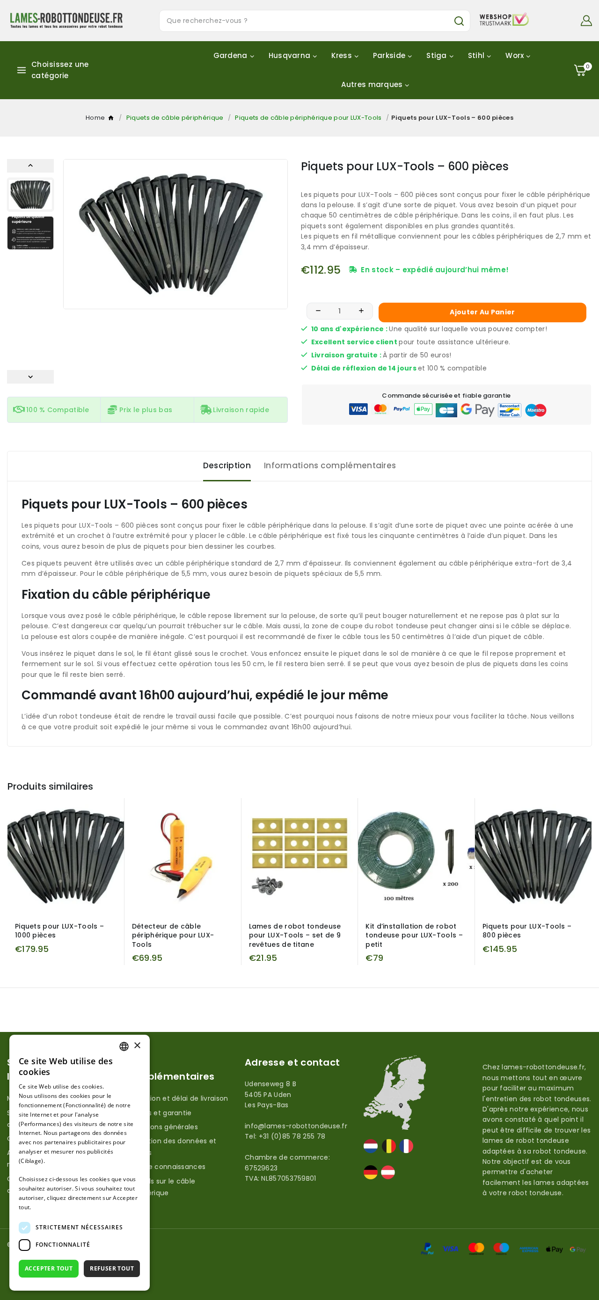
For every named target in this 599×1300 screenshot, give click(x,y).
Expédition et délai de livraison (177, 1098)
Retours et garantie (159, 1113)
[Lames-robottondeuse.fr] (66, 20)
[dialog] (79, 1163)
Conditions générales (162, 1127)
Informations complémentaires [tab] (330, 465)
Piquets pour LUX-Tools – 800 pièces (526, 931)
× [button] (136, 1045)
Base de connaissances (165, 1166)
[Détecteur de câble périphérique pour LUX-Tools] (182, 856)
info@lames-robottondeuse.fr (296, 1126)
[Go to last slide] (30, 166)
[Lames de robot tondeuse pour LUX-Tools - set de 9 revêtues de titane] (299, 856)
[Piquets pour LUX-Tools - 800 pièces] (533, 856)
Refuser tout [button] (112, 1268)
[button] (30, 194)
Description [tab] (227, 465)
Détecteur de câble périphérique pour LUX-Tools (173, 935)
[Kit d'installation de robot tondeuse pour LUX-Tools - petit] (416, 856)
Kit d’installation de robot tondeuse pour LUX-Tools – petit (414, 935)
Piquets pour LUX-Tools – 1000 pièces (59, 931)
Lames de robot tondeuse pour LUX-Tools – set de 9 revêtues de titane (295, 935)
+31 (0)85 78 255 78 (292, 1136)
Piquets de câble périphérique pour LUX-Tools (308, 117)
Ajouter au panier (482, 312)
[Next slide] (30, 377)
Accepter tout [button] (49, 1268)
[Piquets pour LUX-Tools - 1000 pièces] (65, 856)
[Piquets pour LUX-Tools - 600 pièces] (175, 234)
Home (112, 119)
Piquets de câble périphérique (175, 117)
